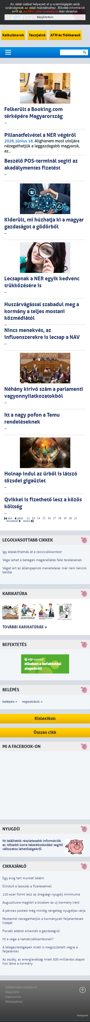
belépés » (9, 701)
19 (65, 518)
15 (43, 518)
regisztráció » (32, 701)
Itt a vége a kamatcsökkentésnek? (28, 939)
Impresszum (13, 997)
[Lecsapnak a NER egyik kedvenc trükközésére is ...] (45, 257)
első (10, 518)
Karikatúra (14, 593)
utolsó (26, 521)
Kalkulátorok (13, 35)
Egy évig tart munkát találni (23, 878)
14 (38, 518)
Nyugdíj (11, 829)
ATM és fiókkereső (65, 35)
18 (59, 518)
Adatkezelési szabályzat (21, 987)
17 (54, 518)
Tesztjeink (37, 35)
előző (20, 518)
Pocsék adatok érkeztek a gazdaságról (31, 931)
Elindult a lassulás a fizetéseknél (27, 886)
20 (70, 518)
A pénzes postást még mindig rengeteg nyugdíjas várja (43, 911)
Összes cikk (45, 732)
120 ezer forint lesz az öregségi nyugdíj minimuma (41, 894)
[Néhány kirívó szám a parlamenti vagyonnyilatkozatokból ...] (45, 368)
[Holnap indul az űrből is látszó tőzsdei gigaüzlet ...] (45, 452)
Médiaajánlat (13, 1001)
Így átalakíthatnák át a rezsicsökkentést (32, 552)
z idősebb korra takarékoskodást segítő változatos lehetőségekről (32, 847)
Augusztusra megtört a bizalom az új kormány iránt (40, 902)
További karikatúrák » (24, 627)
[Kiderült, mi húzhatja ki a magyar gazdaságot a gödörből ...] (45, 198)
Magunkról (12, 992)
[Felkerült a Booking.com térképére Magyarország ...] (45, 88)
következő (12, 521)
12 (28, 518)
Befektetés (14, 644)
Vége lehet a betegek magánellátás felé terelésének (42, 560)
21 (75, 518)
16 (49, 518)
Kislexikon (45, 718)
